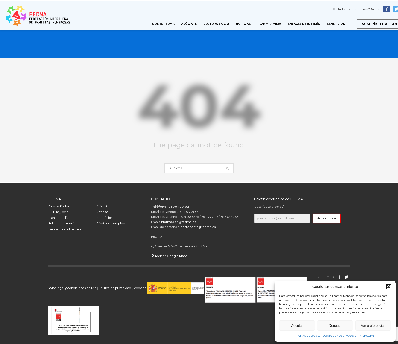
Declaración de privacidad (339, 335)
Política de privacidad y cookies (123, 288)
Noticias (102, 212)
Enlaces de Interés (62, 223)
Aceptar (297, 325)
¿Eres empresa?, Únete (364, 9)
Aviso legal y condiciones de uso (72, 288)
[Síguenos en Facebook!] (339, 277)
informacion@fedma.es (178, 222)
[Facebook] (386, 9)
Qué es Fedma (59, 206)
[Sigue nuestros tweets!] (346, 277)
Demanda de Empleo (64, 229)
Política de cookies (308, 335)
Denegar (335, 325)
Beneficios (104, 217)
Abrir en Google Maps (170, 256)
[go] (228, 168)
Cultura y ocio (58, 212)
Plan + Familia (58, 217)
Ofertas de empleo (110, 223)
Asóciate (102, 206)
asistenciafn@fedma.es (198, 227)
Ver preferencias (373, 325)
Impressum (366, 335)
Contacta (339, 9)
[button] (388, 286)
